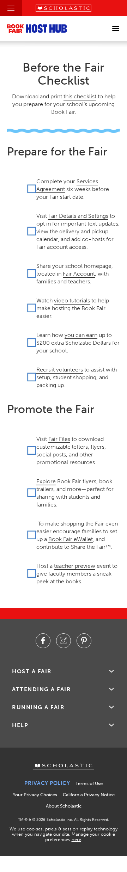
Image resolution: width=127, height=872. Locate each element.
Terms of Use (89, 783)
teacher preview (74, 566)
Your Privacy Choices (35, 794)
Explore (46, 481)
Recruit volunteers (59, 369)
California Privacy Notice (89, 794)
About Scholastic (63, 806)
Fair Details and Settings (78, 216)
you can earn (81, 335)
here (76, 839)
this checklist (80, 96)
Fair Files (59, 439)
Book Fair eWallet (70, 539)
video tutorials (72, 300)
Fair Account (79, 273)
